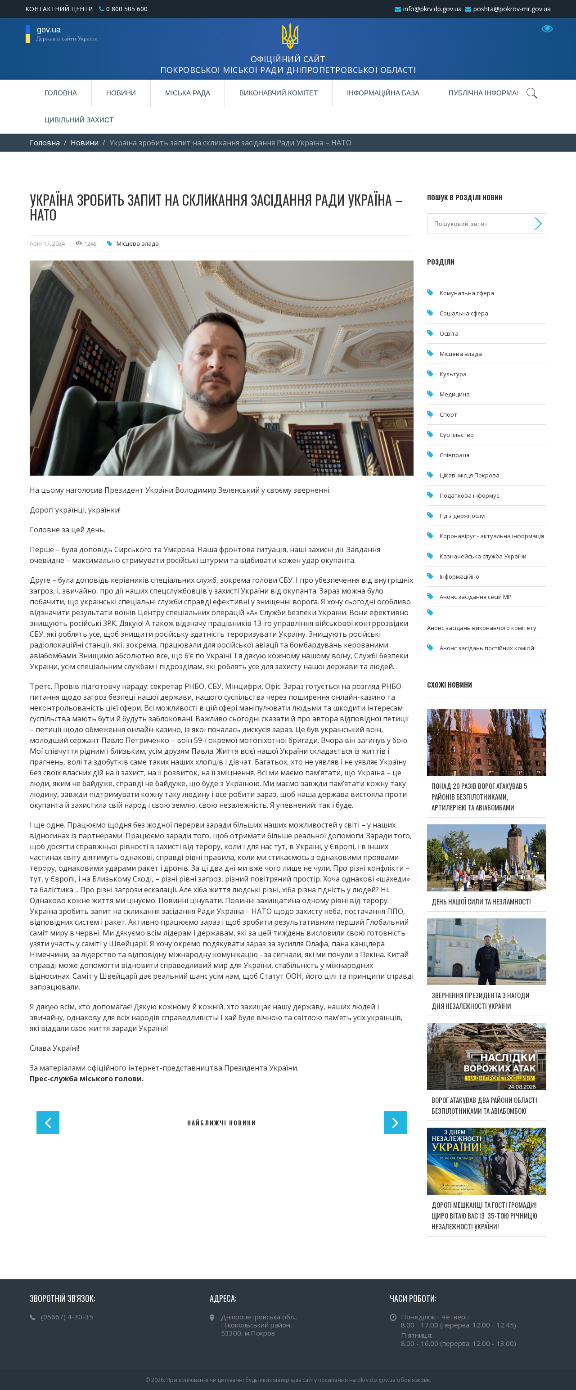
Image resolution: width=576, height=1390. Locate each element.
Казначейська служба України (483, 556)
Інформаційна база (383, 93)
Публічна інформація (488, 93)
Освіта (449, 333)
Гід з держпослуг (463, 516)
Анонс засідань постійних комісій (487, 648)
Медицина (455, 394)
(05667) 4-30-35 (67, 1316)
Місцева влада (138, 243)
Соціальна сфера (464, 313)
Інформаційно (459, 576)
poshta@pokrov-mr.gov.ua (512, 8)
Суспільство (457, 435)
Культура (453, 374)
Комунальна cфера (467, 293)
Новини (121, 93)
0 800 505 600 (127, 8)
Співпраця (454, 455)
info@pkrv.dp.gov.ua (432, 8)
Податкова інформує (469, 495)
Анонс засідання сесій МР (476, 597)
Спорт (448, 414)
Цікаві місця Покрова (470, 475)
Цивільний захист (79, 120)
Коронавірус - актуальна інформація (492, 536)
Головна (61, 93)
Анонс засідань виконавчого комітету (481, 628)
